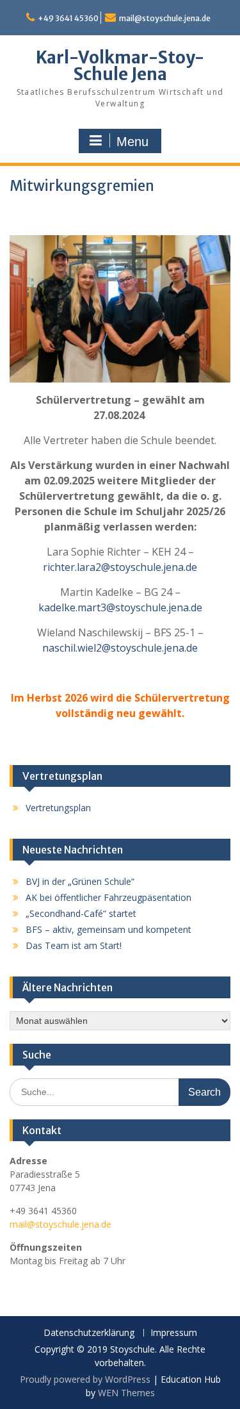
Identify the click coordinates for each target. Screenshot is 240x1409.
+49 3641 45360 (68, 18)
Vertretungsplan (58, 808)
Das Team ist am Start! (74, 945)
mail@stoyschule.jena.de (165, 18)
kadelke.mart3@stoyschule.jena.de (120, 607)
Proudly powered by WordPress (85, 1379)
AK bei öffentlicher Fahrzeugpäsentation (108, 897)
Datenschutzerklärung (89, 1333)
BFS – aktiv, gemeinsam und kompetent (108, 929)
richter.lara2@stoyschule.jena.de (120, 567)
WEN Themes (126, 1393)
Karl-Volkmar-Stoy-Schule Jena (120, 66)
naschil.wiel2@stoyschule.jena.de (120, 648)
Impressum (173, 1333)
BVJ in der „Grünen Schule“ (80, 881)
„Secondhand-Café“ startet (81, 913)
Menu (132, 142)
